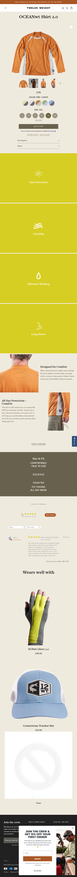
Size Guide (38, 120)
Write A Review (50, 515)
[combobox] (16, 527)
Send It (38, 858)
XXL (48, 115)
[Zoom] (71, 27)
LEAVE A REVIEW (44, 135)
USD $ (6, 860)
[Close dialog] (72, 828)
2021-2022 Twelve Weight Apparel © (15, 865)
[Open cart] (71, 8)
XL (42, 115)
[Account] (63, 8)
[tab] (38, 140)
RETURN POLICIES (32, 135)
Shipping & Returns (16, 872)
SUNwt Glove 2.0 (38, 649)
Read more (52, 555)
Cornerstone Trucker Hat (38, 726)
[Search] (67, 8)
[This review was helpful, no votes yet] (63, 561)
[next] (60, 83)
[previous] (17, 83)
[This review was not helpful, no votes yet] (67, 561)
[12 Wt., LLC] (38, 8)
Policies (6, 872)
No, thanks (37, 871)
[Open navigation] (6, 8)
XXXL (55, 115)
